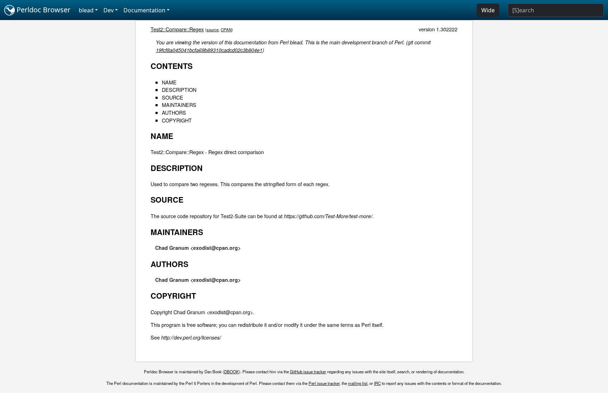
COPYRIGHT (177, 120)
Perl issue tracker (324, 383)
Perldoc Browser (42, 9)
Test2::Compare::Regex (177, 29)
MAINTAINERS (179, 104)
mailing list (357, 383)
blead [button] (86, 10)
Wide (488, 10)
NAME (169, 82)
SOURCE (172, 97)
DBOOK (231, 371)
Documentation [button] (144, 10)
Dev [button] (108, 10)
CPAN (226, 29)
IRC (377, 383)
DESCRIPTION (179, 89)
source (212, 29)
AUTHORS (174, 112)
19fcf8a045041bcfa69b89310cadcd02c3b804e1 (209, 49)
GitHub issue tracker (308, 371)
